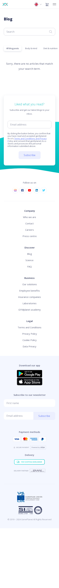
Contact (29, 223)
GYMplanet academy (29, 309)
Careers (29, 229)
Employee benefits (29, 290)
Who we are (29, 217)
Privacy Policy (29, 333)
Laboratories (29, 303)
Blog (29, 253)
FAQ (29, 266)
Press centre (29, 236)
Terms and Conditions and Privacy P (27, 139)
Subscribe (29, 155)
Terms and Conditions (29, 327)
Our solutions (29, 284)
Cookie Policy (29, 340)
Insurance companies (29, 297)
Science (29, 260)
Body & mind (31, 48)
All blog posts (12, 48)
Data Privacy (29, 346)
